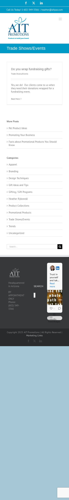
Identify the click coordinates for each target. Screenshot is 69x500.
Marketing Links (34, 335)
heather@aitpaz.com (52, 9)
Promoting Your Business (22, 135)
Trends (12, 226)
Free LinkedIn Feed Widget (54, 318)
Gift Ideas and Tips (18, 185)
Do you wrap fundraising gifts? (31, 69)
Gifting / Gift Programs (20, 192)
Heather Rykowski (18, 198)
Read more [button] (52, 285)
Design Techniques (19, 178)
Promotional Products (20, 212)
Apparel (13, 164)
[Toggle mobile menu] (60, 19)
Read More (15, 99)
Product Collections (19, 205)
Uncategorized (16, 233)
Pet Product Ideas (18, 128)
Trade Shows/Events (19, 73)
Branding (13, 171)
